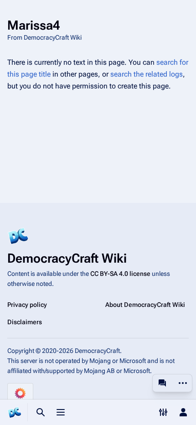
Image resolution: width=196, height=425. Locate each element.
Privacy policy (27, 304)
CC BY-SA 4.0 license (120, 273)
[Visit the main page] (14, 412)
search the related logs (146, 74)
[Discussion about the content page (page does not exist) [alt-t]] (162, 383)
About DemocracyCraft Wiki (145, 304)
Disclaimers (24, 322)
